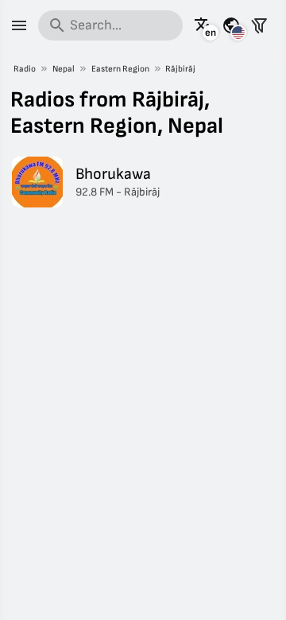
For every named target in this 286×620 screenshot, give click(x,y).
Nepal (63, 69)
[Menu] (19, 25)
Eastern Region (120, 69)
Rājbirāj (180, 69)
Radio (25, 69)
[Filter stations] (259, 25)
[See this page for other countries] (231, 25)
